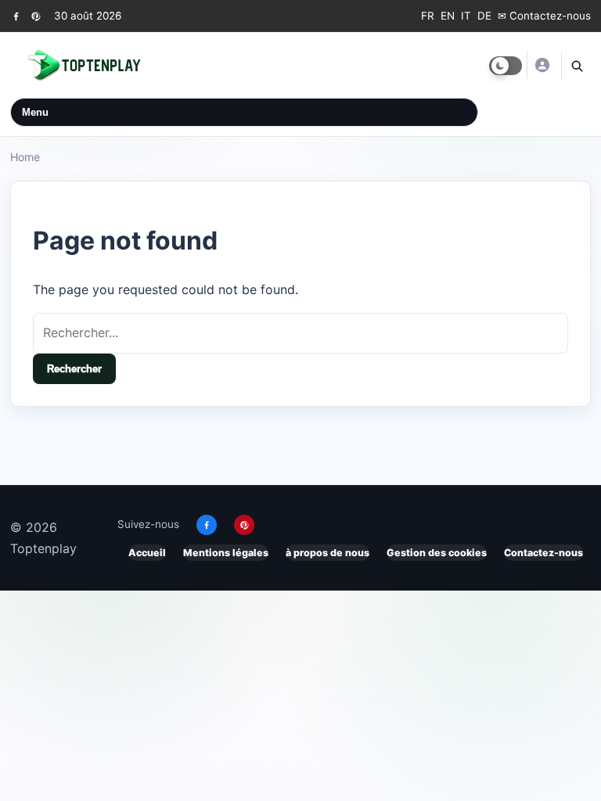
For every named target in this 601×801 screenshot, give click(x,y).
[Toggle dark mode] (505, 65)
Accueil (147, 552)
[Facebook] (16, 16)
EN (448, 15)
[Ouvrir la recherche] (576, 66)
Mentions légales (225, 552)
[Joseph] (541, 65)
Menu (35, 112)
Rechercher (74, 369)
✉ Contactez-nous (544, 15)
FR (427, 15)
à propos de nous (327, 552)
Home (25, 156)
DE (484, 15)
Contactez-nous (543, 552)
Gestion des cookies (437, 552)
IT (466, 15)
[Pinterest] (35, 16)
